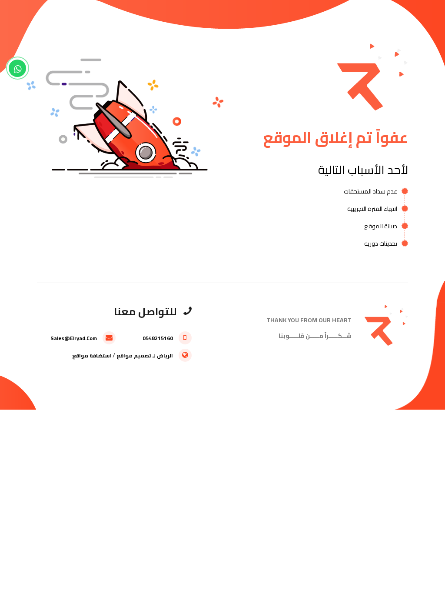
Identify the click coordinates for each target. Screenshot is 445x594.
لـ (154, 355)
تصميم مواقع (133, 355)
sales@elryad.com (74, 338)
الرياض (165, 355)
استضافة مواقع (91, 355)
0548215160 (158, 338)
